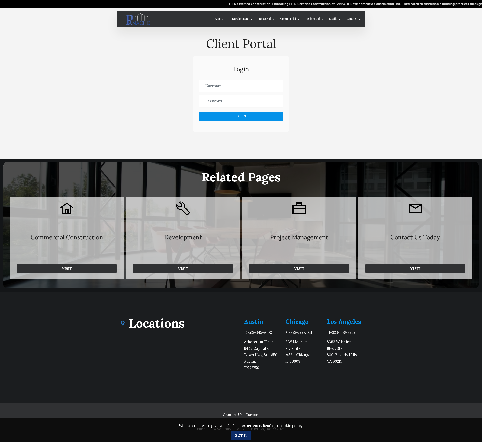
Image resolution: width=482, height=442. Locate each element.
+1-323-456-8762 (341, 332)
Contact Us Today (415, 237)
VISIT (67, 268)
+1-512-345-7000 (258, 332)
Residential (312, 18)
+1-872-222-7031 (298, 332)
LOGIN (241, 116)
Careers (252, 414)
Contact (352, 18)
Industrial (264, 18)
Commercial (288, 18)
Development (240, 18)
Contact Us (233, 414)
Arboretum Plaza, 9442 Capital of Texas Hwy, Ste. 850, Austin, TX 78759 (261, 355)
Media (333, 18)
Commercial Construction (67, 237)
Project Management (299, 237)
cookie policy (290, 425)
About (219, 18)
